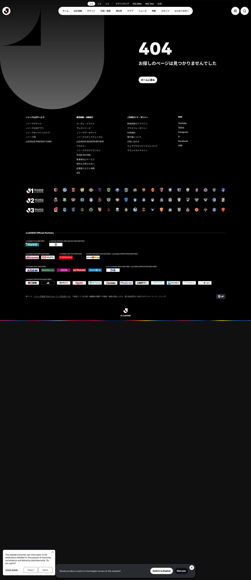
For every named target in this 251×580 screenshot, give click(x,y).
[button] (235, 11)
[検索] (245, 11)
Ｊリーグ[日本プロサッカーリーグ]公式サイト (52, 296)
